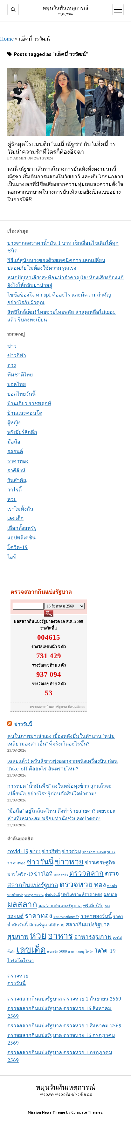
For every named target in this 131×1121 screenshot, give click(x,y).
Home (7, 38)
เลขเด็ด (15, 518)
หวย (12, 499)
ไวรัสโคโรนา (20, 960)
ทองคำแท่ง (15, 895)
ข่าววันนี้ (23, 724)
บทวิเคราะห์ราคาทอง (81, 894)
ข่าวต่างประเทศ (94, 852)
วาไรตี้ (14, 489)
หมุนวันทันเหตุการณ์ (65, 7)
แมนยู (79, 951)
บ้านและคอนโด (24, 412)
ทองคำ (112, 886)
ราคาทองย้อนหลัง (66, 917)
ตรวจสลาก (86, 872)
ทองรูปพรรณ (34, 895)
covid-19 (17, 851)
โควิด (89, 951)
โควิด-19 (17, 547)
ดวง (11, 364)
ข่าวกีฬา (16, 355)
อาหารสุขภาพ (93, 936)
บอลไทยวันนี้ (21, 393)
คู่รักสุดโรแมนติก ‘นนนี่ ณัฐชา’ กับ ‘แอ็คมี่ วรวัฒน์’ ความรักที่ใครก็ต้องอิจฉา (61, 147)
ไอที (12, 556)
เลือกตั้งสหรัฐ (22, 527)
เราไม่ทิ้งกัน (20, 508)
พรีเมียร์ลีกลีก (22, 432)
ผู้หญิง (14, 422)
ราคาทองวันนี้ (96, 916)
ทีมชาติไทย (20, 374)
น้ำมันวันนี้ (52, 895)
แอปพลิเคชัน (21, 537)
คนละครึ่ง (61, 874)
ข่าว (12, 345)
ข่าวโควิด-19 (20, 874)
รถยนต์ (15, 451)
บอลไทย (16, 384)
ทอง (100, 884)
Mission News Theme (46, 1112)
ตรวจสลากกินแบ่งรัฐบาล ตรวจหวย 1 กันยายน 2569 (64, 998)
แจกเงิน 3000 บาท (60, 951)
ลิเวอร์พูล (38, 925)
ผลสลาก (22, 904)
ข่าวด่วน (71, 851)
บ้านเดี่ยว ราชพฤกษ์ (29, 403)
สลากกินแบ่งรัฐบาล (88, 924)
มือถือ (13, 441)
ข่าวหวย (69, 861)
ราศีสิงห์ (16, 470)
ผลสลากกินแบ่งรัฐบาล (60, 905)
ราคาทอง (18, 460)
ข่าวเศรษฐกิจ (100, 862)
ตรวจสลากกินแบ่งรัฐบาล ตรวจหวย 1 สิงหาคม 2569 (64, 1025)
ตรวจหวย (76, 884)
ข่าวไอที (43, 873)
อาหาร (60, 935)
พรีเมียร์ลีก (93, 905)
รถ (107, 905)
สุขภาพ (18, 936)
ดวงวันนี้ (16, 983)
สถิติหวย (56, 925)
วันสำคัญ (17, 479)
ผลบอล (110, 894)
